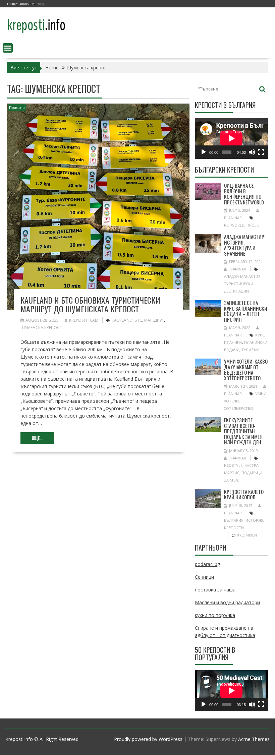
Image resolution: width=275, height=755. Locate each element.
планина (233, 342)
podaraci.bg (207, 564)
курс (260, 334)
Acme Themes (254, 739)
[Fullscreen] (261, 152)
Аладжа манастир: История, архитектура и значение (244, 245)
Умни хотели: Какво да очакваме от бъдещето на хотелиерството (246, 370)
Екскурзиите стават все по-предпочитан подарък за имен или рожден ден (243, 431)
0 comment (248, 535)
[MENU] (8, 48)
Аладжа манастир (242, 276)
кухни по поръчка (215, 615)
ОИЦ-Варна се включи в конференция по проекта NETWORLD (244, 194)
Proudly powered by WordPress (148, 739)
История (254, 520)
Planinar (237, 268)
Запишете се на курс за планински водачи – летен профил (245, 311)
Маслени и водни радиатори (227, 602)
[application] (231, 138)
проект (253, 225)
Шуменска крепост (41, 327)
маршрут (154, 320)
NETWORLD (234, 225)
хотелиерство (238, 408)
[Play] (203, 152)
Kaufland (122, 320)
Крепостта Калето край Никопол (244, 494)
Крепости (234, 527)
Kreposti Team (83, 320)
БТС (138, 320)
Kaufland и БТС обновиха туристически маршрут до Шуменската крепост (90, 304)
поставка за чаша (215, 589)
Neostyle (233, 465)
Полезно (17, 107)
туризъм (250, 349)
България (233, 520)
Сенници (204, 577)
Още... (37, 438)
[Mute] (252, 152)
